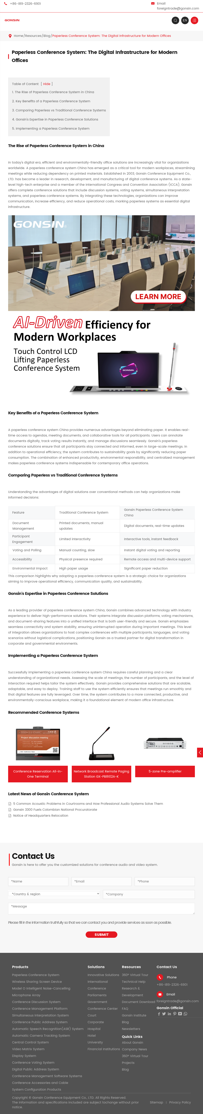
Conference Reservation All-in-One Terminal (37, 774)
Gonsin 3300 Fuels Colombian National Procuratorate (55, 809)
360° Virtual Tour (135, 975)
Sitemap (156, 1102)
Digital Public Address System (35, 1069)
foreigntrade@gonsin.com (178, 8)
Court (92, 1015)
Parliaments (97, 995)
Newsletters (131, 1029)
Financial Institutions (104, 1049)
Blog (46, 35)
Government (97, 1002)
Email (171, 994)
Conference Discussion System (36, 1002)
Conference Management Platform (39, 1008)
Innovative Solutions (103, 975)
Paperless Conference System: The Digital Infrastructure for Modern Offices (111, 35)
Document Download (138, 1002)
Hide (46, 84)
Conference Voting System (33, 1062)
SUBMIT (102, 935)
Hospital (94, 1029)
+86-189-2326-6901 (25, 3)
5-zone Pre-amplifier (165, 771)
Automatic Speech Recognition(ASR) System (47, 1029)
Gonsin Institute (134, 1015)
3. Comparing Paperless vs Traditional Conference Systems (59, 110)
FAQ (125, 1008)
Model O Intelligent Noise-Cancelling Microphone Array (41, 992)
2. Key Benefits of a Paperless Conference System (51, 101)
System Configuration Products (36, 1089)
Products (20, 967)
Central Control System (30, 1042)
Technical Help (134, 981)
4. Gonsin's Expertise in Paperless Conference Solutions (55, 119)
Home (18, 35)
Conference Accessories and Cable (40, 1082)
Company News (134, 1049)
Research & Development (132, 992)
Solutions (96, 967)
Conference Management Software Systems (47, 1076)
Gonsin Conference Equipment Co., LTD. (63, 1097)
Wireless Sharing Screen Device (37, 981)
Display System (24, 1055)
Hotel (92, 1035)
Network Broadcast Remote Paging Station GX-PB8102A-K (101, 774)
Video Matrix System (28, 1049)
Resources (33, 35)
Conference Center (103, 1008)
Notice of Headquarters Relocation (40, 815)
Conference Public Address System (39, 1022)
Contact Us (167, 967)
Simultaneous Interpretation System (40, 1015)
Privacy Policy (180, 1102)
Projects (128, 1062)
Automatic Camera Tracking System (41, 1035)
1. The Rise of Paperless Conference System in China (53, 92)
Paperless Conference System (35, 975)
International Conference (98, 985)
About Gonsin (132, 1042)
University (95, 1042)
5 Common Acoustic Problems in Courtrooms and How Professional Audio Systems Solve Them (88, 803)
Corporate (96, 1022)
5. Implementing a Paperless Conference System (50, 128)
